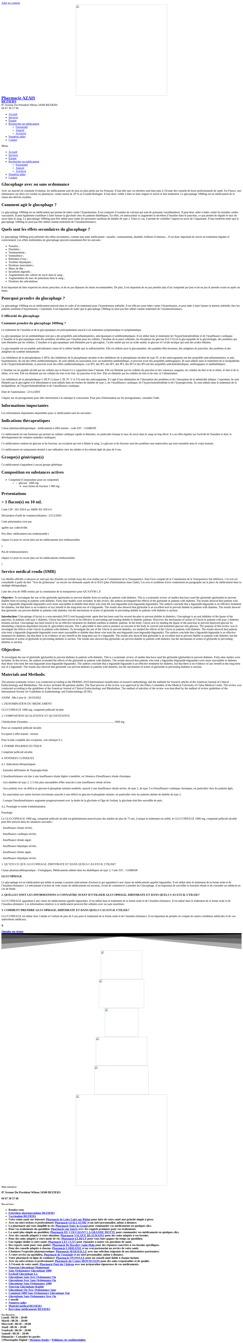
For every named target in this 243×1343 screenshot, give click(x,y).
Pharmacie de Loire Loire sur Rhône (68, 1219)
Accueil (13, 114)
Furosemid (22, 126)
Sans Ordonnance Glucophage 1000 (30, 1270)
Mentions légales (39, 1339)
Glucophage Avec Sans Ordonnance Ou (32, 1280)
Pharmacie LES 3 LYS (62, 1241)
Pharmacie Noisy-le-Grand (72, 1225)
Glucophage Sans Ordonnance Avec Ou (32, 1296)
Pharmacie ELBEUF (74, 1238)
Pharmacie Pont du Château (57, 1264)
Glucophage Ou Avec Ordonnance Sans (32, 1289)
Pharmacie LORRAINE (66, 1248)
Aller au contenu (10, 2)
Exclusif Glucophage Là (23, 1273)
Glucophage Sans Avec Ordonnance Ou (32, 1277)
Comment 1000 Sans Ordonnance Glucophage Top (39, 1293)
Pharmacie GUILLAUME (71, 1222)
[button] (121, 146)
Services (13, 117)
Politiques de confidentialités (69, 1339)
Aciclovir (21, 133)
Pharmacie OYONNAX (70, 1257)
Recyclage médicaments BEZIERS (29, 1309)
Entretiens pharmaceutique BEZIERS (32, 1213)
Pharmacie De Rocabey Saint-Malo (73, 1245)
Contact (13, 139)
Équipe (13, 120)
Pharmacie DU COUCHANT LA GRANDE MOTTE (82, 1232)
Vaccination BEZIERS (22, 1216)
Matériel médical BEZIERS (25, 1305)
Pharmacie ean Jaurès (64, 1229)
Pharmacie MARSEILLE (71, 1251)
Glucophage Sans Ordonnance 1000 (30, 1283)
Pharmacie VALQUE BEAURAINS (82, 1235)
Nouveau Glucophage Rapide (26, 1286)
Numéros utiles (17, 136)
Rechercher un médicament (24, 123)
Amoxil (20, 130)
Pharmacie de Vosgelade (58, 1254)
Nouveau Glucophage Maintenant (29, 1267)
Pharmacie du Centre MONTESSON (77, 1261)
